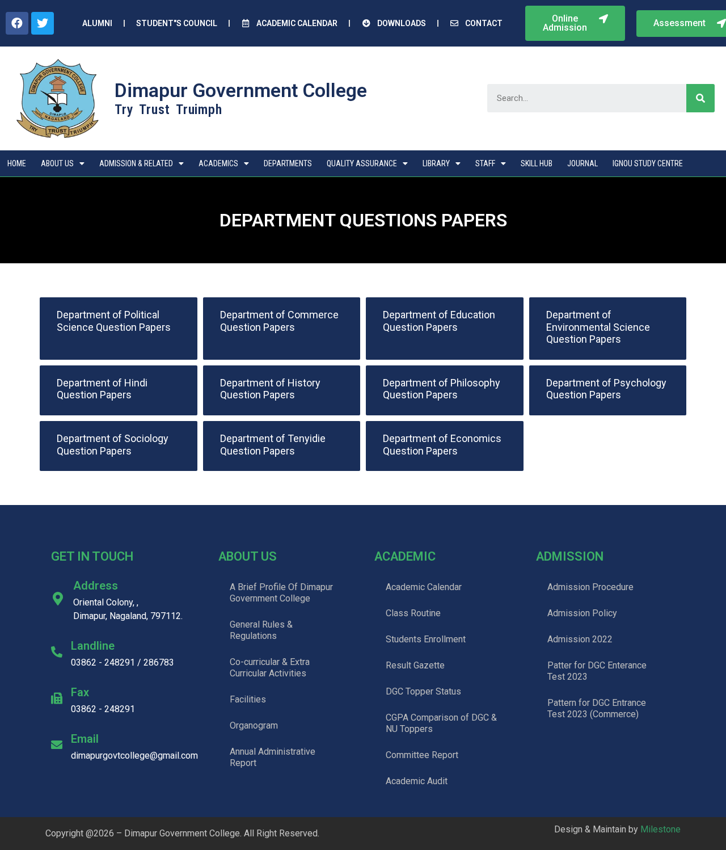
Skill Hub (536, 163)
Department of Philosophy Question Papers (441, 389)
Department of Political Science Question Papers (114, 321)
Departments (288, 163)
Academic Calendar (424, 587)
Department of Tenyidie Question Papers (273, 444)
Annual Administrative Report (272, 757)
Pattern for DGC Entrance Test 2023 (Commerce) (596, 708)
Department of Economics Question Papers (442, 444)
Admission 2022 (580, 639)
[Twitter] (42, 23)
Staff (485, 163)
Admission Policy (582, 613)
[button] (575, 23)
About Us (57, 163)
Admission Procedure (590, 587)
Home (16, 163)
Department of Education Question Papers (439, 321)
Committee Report (422, 755)
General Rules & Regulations (261, 630)
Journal (582, 163)
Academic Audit (417, 781)
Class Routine (413, 613)
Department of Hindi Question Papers (102, 389)
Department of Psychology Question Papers (606, 389)
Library (436, 163)
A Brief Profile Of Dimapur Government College (281, 593)
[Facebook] (17, 23)
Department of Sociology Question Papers (112, 444)
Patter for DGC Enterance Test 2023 (597, 671)
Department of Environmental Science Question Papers (598, 327)
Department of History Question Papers (270, 389)
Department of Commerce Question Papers (279, 321)
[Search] (700, 98)
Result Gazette (415, 665)
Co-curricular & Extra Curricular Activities (270, 668)
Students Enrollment (426, 639)
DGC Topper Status (423, 691)
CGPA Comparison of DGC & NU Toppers (441, 723)
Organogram (254, 725)
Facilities (248, 699)
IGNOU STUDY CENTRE (648, 163)
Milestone (660, 829)
